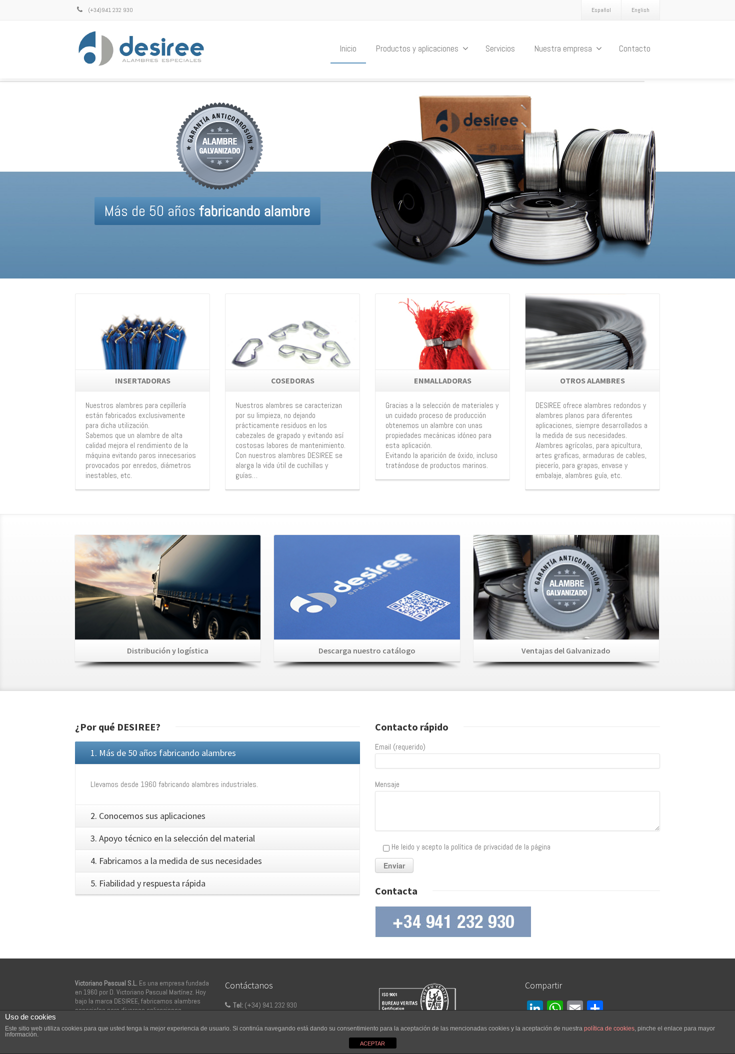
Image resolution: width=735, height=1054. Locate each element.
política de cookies (609, 1028)
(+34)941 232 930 (109, 10)
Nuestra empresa (563, 48)
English (641, 10)
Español (601, 10)
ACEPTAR (372, 1043)
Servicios (500, 48)
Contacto (634, 48)
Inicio (348, 48)
